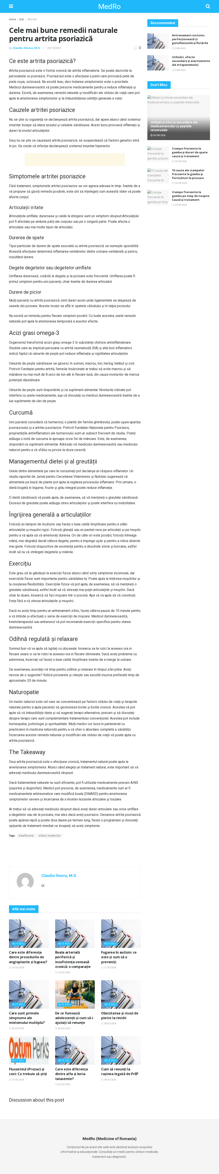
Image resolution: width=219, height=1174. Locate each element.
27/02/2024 (17, 1079)
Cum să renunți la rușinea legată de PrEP (119, 1071)
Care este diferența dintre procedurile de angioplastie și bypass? (28, 957)
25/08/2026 (180, 161)
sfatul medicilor (50, 835)
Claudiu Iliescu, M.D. (26, 48)
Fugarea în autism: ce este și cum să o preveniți (118, 957)
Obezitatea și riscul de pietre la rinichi (119, 1015)
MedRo (109, 6)
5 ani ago (180, 48)
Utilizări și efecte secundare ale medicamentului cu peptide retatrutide (174, 126)
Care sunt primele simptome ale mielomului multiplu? (27, 1018)
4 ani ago (180, 70)
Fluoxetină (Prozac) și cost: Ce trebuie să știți (28, 1071)
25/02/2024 (63, 1084)
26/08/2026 (159, 135)
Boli (21, 19)
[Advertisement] (75, 159)
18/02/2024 (109, 1079)
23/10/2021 (54, 48)
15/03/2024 (63, 972)
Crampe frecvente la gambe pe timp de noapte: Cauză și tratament (191, 196)
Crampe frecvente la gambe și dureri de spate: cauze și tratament (190, 152)
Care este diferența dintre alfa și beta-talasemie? (71, 1074)
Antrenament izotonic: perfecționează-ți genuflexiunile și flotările (190, 39)
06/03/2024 (17, 1028)
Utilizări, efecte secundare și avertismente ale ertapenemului (191, 61)
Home (12, 19)
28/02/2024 (109, 1023)
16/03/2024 (17, 967)
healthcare (26, 835)
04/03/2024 (63, 1028)
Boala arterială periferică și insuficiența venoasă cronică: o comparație (73, 959)
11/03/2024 (109, 967)
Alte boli (32, 19)
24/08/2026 (180, 205)
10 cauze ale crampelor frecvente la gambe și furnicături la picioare (188, 174)
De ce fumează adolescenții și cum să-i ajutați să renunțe (74, 1018)
